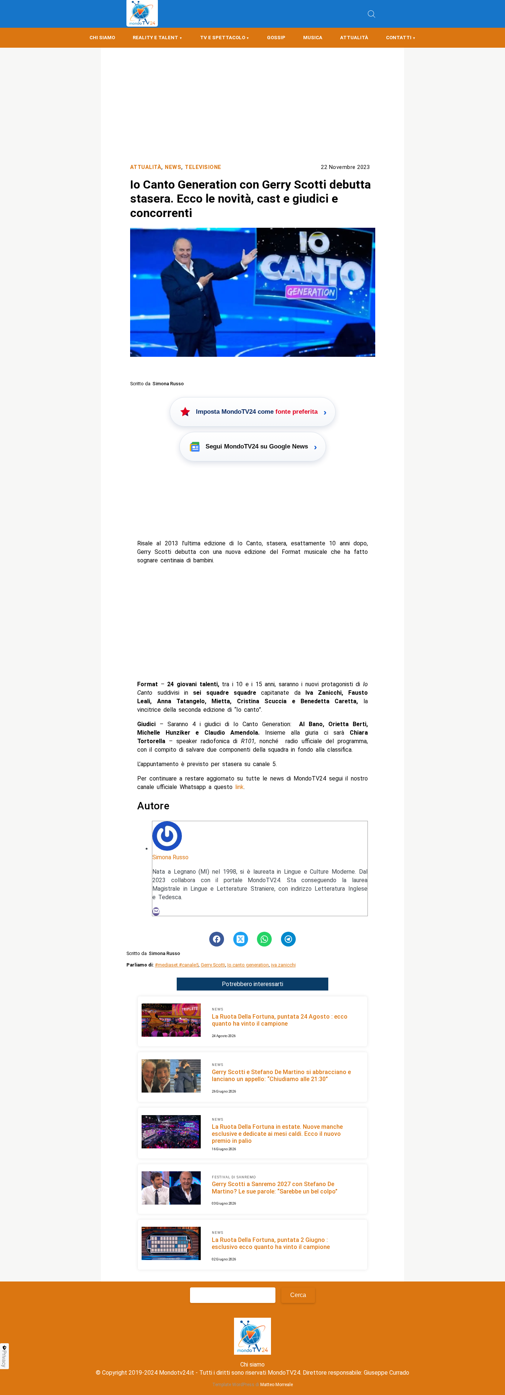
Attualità (354, 37)
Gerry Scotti (213, 965)
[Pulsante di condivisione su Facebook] (216, 939)
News (173, 167)
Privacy (4, 1358)
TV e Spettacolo (222, 37)
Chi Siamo (102, 37)
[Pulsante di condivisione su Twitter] (240, 939)
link (239, 786)
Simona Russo (170, 857)
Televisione (203, 167)
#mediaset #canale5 (177, 965)
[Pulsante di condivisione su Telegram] (288, 939)
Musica (312, 37)
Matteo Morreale (276, 1384)
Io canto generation (248, 965)
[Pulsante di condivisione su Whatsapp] (264, 939)
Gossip (276, 37)
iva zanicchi (283, 965)
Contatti (398, 37)
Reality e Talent (155, 37)
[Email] (156, 911)
